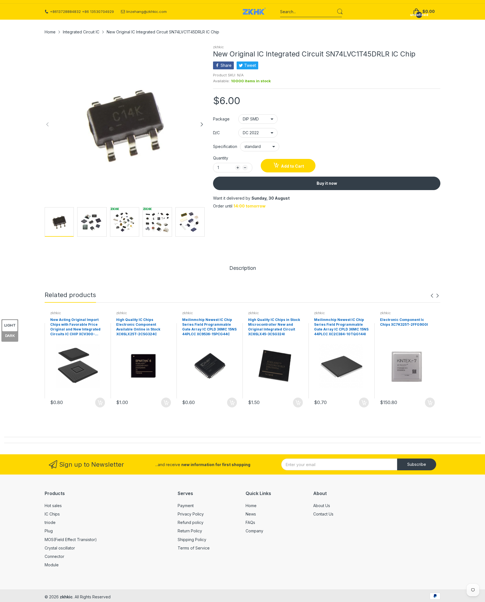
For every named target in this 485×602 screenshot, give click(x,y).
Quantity (220, 158)
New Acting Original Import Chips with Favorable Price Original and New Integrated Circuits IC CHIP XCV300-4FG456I (75, 327)
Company (254, 530)
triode (50, 522)
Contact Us (323, 514)
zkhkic (218, 47)
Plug (49, 530)
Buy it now (327, 183)
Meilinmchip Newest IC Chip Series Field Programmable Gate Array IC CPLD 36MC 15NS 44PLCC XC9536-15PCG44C (209, 327)
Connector (54, 556)
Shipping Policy (192, 539)
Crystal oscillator (60, 548)
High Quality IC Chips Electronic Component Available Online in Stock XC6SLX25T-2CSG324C (138, 327)
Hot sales (53, 505)
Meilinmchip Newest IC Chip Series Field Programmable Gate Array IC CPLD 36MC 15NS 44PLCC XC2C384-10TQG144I (341, 327)
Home (251, 505)
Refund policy (190, 522)
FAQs (250, 522)
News (251, 514)
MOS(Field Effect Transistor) (71, 539)
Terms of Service (194, 548)
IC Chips (52, 514)
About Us (321, 505)
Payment (186, 505)
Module (52, 564)
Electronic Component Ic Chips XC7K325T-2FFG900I (404, 322)
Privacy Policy (191, 514)
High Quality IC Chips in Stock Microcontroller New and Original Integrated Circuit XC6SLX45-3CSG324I (274, 327)
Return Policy (190, 530)
